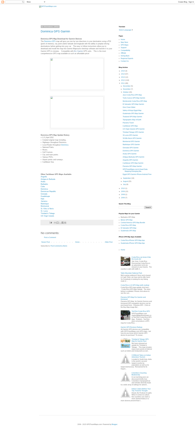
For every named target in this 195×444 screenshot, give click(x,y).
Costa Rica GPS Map (128, 225)
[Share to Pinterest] (65, 222)
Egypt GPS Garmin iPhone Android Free (137, 174)
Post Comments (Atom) (59, 246)
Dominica (64, 145)
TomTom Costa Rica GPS (141, 311)
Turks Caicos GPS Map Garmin (134, 98)
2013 (123, 77)
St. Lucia (44, 211)
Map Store (124, 42)
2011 (123, 83)
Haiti (42, 199)
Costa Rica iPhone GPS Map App (133, 240)
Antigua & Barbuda (48, 179)
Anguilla (44, 177)
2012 (123, 80)
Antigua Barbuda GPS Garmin (133, 157)
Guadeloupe (45, 196)
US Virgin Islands (47, 216)
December (127, 86)
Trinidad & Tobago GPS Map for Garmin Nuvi (140, 340)
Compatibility (125, 50)
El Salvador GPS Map (128, 228)
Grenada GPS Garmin (130, 148)
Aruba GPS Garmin (129, 154)
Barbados (44, 184)
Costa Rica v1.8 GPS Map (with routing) (135, 285)
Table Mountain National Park (131, 273)
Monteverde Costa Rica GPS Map (135, 101)
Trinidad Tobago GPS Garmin (133, 132)
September (127, 178)
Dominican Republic (48, 191)
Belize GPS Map (127, 220)
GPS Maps (124, 45)
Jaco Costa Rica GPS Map (132, 95)
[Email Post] (50, 222)
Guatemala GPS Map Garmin (133, 113)
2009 (123, 191)
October (126, 92)
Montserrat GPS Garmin (131, 141)
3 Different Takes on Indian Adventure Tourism (141, 356)
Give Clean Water (129, 107)
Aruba (43, 182)
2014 (123, 74)
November (127, 89)
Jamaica (44, 201)
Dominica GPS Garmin (55, 31)
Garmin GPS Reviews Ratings (131, 327)
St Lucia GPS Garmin (130, 135)
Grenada (44, 194)
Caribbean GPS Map (130, 126)
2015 (123, 71)
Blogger (114, 424)
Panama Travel (128, 123)
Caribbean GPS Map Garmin (133, 163)
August (125, 181)
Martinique (45, 204)
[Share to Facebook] (62, 222)
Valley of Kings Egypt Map (132, 110)
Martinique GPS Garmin (131, 144)
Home (77, 242)
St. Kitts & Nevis (47, 209)
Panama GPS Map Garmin (132, 166)
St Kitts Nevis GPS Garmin (132, 138)
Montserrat (45, 206)
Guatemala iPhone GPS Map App (133, 243)
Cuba (43, 186)
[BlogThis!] (57, 222)
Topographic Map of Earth (132, 120)
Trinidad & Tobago (48, 213)
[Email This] (55, 222)
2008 (123, 194)
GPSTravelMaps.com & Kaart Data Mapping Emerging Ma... (135, 170)
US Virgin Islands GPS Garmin (134, 129)
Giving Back (125, 56)
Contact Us (125, 61)
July (124, 184)
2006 (123, 198)
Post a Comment (50, 237)
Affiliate (123, 53)
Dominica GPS (50, 41)
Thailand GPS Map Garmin (132, 117)
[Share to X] (60, 222)
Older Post (108, 242)
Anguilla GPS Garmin (130, 160)
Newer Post (45, 242)
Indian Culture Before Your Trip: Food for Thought (141, 390)
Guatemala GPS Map (128, 231)
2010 (123, 188)
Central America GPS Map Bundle (133, 223)
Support (123, 48)
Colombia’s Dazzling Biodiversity (139, 374)
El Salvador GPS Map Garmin (133, 104)
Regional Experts (127, 58)
